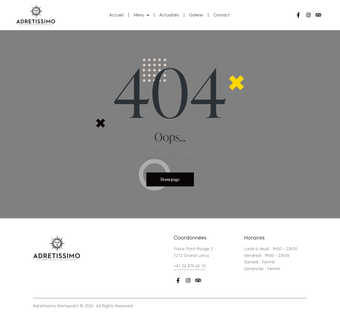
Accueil (116, 15)
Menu (139, 15)
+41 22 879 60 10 (190, 266)
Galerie (196, 15)
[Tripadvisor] (318, 15)
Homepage (170, 179)
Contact (221, 15)
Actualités (169, 15)
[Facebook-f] (298, 15)
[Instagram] (308, 15)
